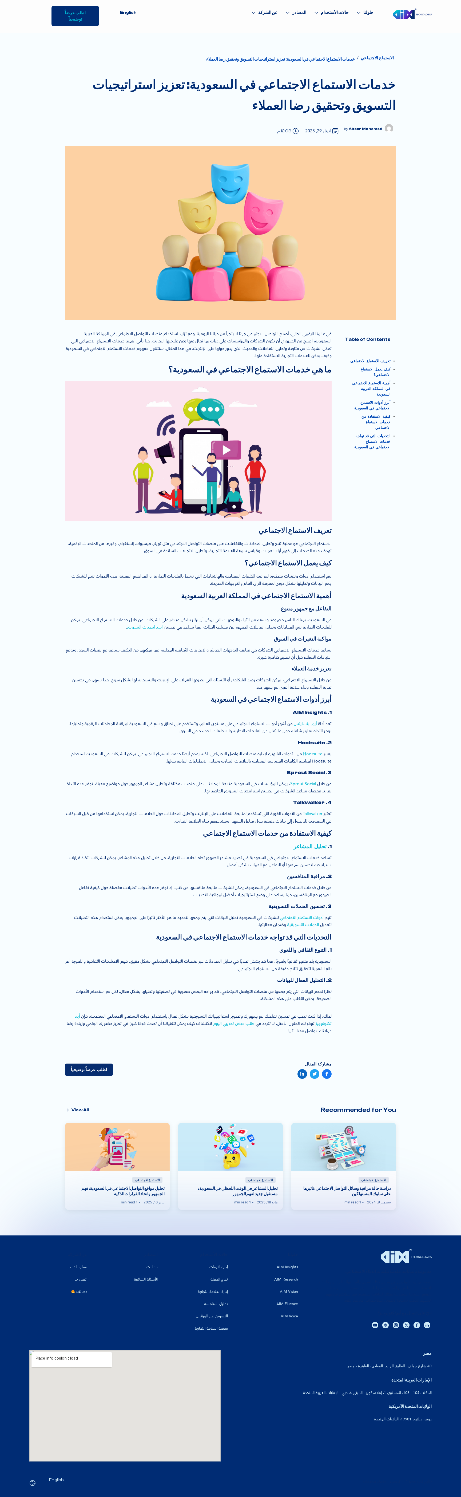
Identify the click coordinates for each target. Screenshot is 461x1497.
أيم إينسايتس (305, 724)
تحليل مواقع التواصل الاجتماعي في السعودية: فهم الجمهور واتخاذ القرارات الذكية (123, 1191)
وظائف (81, 1291)
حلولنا (368, 12)
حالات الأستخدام (335, 12)
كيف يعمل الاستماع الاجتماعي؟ (376, 372)
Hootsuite (312, 754)
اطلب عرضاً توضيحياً (89, 1070)
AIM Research (286, 1279)
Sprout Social (303, 784)
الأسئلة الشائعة (146, 1279)
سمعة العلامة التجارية (211, 1328)
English (128, 12)
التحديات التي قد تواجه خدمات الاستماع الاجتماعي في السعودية (372, 441)
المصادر (299, 12)
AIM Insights (287, 1267)
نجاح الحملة (219, 1279)
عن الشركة (268, 12)
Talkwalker (312, 814)
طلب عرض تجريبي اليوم (234, 1023)
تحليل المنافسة (216, 1304)
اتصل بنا (80, 1279)
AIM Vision (289, 1291)
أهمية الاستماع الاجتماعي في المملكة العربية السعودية (371, 389)
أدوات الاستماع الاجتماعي (302, 917)
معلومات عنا (77, 1267)
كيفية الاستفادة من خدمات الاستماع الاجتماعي (376, 422)
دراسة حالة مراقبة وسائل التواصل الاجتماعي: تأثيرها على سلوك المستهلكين (347, 1191)
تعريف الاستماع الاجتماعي (370, 361)
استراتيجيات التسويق (145, 627)
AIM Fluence (287, 1304)
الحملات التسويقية (303, 925)
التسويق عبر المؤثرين (212, 1316)
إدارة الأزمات (218, 1267)
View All (80, 1110)
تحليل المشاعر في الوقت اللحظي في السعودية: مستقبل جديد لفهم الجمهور (238, 1191)
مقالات (152, 1267)
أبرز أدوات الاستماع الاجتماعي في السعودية (372, 405)
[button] (365, 12)
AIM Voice (289, 1316)
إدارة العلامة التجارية (213, 1291)
